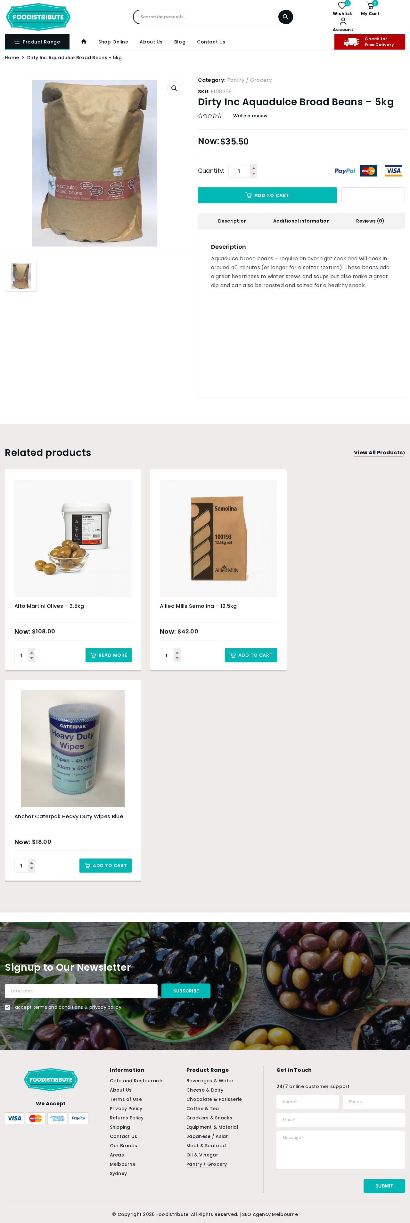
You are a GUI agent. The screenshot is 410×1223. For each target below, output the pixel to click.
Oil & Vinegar (202, 1155)
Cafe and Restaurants (137, 1081)
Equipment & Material (212, 1127)
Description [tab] (232, 221)
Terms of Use (126, 1099)
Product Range (41, 42)
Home (12, 57)
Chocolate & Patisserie (214, 1099)
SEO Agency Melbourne (270, 1214)
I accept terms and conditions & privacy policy (66, 1007)
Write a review (250, 116)
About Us (151, 42)
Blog (179, 42)
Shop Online (113, 42)
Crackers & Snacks (209, 1118)
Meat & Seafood (206, 1145)
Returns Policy (127, 1118)
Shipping (120, 1127)
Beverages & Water (210, 1081)
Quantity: (211, 170)
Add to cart (271, 195)
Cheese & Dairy (204, 1090)
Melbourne (123, 1164)
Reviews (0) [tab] (370, 221)
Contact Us (211, 42)
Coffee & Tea (202, 1108)
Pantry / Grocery (249, 80)
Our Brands (123, 1145)
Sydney (118, 1173)
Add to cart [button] (255, 655)
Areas (117, 1155)
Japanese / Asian (207, 1136)
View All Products (378, 452)
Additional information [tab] (301, 221)
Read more (113, 655)
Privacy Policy (126, 1108)
